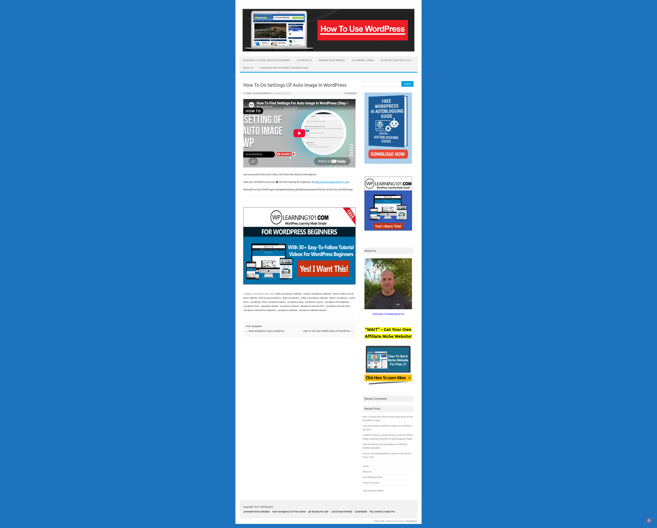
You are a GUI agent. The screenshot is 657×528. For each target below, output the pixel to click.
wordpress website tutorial (312, 310)
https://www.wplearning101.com (331, 182)
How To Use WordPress (259, 93)
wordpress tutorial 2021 (312, 306)
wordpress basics (277, 302)
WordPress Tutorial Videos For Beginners (266, 60)
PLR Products (304, 60)
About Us (248, 68)
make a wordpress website (314, 298)
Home (366, 466)
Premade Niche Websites (332, 60)
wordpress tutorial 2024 (338, 306)
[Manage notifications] (649, 520)
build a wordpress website (288, 293)
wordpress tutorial (289, 306)
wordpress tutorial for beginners (260, 310)
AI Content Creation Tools (396, 60)
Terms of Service (371, 482)
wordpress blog (295, 302)
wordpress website (287, 310)
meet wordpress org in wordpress (265, 331)
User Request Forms (373, 477)
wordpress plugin (269, 306)
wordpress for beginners (337, 302)
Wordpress (411, 521)
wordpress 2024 (258, 302)
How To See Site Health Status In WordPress (328, 331)
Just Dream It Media (363, 60)
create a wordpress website (317, 293)
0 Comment (350, 93)
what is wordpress (338, 298)
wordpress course (314, 302)
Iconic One (379, 521)
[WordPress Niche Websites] (328, 50)
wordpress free (251, 306)
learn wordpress (291, 298)
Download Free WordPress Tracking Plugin (284, 68)
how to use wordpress (270, 298)
